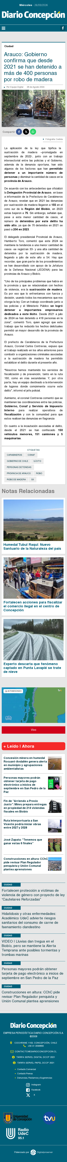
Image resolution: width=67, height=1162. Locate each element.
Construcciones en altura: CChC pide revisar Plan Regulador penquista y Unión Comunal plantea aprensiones (26, 864)
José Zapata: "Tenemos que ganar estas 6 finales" (23, 841)
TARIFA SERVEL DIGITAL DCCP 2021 (35, 1057)
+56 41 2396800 (36, 1046)
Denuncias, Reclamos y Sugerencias (34, 1078)
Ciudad (8, 884)
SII (32, 479)
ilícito (37, 461)
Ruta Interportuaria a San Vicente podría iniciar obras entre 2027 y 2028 (22, 824)
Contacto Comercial (26, 1069)
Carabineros (14, 455)
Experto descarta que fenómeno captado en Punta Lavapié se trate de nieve (32, 668)
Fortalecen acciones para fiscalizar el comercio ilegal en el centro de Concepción (32, 606)
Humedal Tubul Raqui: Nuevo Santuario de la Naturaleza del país (32, 547)
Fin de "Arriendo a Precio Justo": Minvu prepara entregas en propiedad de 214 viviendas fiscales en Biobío (25, 806)
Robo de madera (16, 479)
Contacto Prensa (25, 1073)
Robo (39, 473)
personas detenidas (19, 467)
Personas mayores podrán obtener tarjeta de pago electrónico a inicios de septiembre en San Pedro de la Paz (25, 785)
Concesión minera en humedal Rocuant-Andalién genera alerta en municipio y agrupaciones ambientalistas (25, 763)
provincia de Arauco (19, 473)
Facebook (35, 1090)
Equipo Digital (16, 87)
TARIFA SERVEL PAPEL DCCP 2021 (35, 1062)
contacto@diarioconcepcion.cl (36, 1051)
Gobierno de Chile (17, 461)
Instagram (36, 1084)
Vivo (33, 729)
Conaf (31, 455)
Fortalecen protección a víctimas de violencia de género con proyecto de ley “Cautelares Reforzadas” (33, 894)
